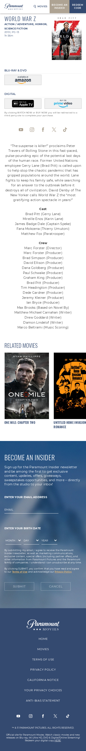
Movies (42, 6)
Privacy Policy (63, 571)
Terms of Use (19, 571)
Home (43, 638)
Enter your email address (25, 497)
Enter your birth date (22, 528)
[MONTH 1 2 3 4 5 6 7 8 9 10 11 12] (12, 541)
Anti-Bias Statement (43, 700)
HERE (57, 740)
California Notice (43, 680)
